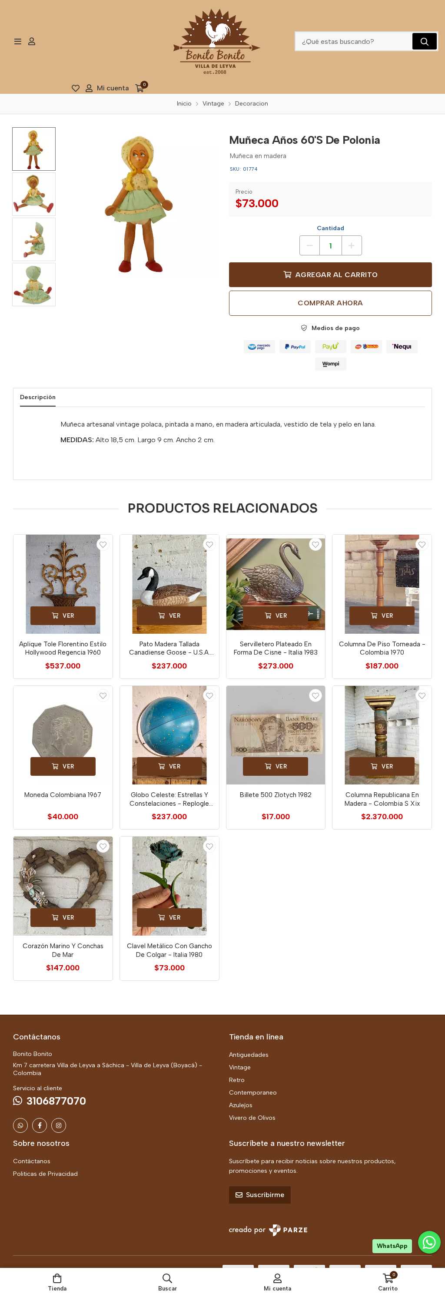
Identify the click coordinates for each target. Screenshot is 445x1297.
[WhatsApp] (20, 1125)
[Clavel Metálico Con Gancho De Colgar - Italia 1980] (169, 886)
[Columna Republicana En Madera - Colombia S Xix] (382, 735)
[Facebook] (39, 1125)
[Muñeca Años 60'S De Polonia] (141, 201)
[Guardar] (103, 544)
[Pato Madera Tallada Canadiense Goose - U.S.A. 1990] (169, 584)
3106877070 (56, 1101)
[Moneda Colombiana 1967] (63, 735)
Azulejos (240, 1105)
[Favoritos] (76, 88)
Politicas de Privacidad (45, 1174)
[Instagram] (58, 1125)
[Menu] (17, 41)
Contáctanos (31, 1161)
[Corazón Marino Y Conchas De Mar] (63, 886)
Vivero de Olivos (252, 1118)
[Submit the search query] (424, 41)
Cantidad (330, 228)
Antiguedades (249, 1055)
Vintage (240, 1067)
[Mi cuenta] (31, 41)
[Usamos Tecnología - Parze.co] (268, 1230)
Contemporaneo (253, 1092)
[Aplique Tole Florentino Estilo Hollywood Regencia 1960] (63, 584)
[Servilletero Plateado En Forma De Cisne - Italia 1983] (275, 584)
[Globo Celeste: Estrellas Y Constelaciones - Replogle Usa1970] (169, 735)
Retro (237, 1080)
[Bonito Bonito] (217, 41)
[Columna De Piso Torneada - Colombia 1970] (382, 584)
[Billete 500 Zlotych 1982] (275, 735)
